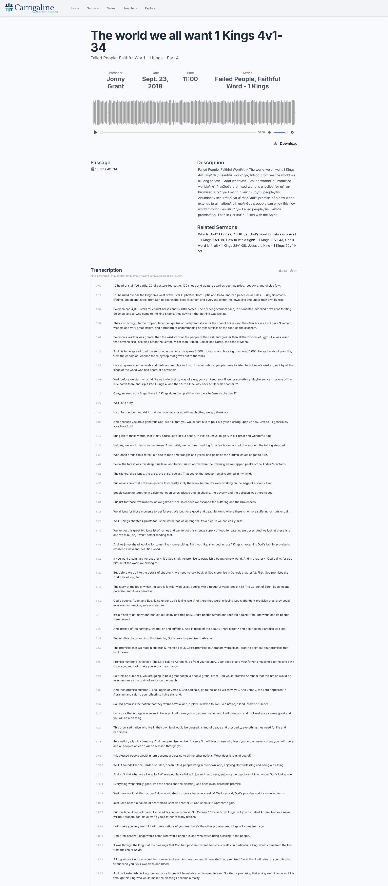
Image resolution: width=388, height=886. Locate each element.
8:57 (98, 704)
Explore (150, 8)
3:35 (98, 445)
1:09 (98, 337)
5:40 (98, 530)
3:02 (98, 421)
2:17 (98, 393)
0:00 (98, 285)
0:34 (98, 309)
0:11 (98, 295)
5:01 (98, 502)
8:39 (98, 689)
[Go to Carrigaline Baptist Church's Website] (31, 8)
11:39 (99, 826)
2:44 (98, 412)
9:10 (98, 713)
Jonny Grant (115, 82)
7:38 (98, 638)
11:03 (99, 802)
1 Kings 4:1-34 (106, 169)
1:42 (98, 365)
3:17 (98, 435)
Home (75, 8)
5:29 (98, 521)
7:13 (98, 614)
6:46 (98, 586)
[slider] (178, 132)
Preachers (130, 8)
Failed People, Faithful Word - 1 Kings (247, 82)
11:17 (99, 812)
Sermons (93, 8)
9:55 (98, 755)
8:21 (98, 675)
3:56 (98, 454)
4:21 (98, 473)
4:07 (98, 464)
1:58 (98, 379)
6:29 (98, 572)
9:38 (98, 741)
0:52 (98, 323)
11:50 (99, 835)
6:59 (98, 600)
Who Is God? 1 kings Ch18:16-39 (223, 234)
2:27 (98, 402)
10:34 (99, 783)
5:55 (98, 544)
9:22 (98, 727)
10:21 (99, 774)
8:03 (98, 661)
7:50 (98, 647)
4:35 (98, 483)
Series (111, 8)
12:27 (99, 873)
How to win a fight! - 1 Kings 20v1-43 (254, 240)
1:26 (98, 351)
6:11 (98, 558)
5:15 (98, 511)
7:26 (98, 628)
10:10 (99, 765)
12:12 (99, 859)
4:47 (98, 492)
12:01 (99, 845)
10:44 (99, 793)
